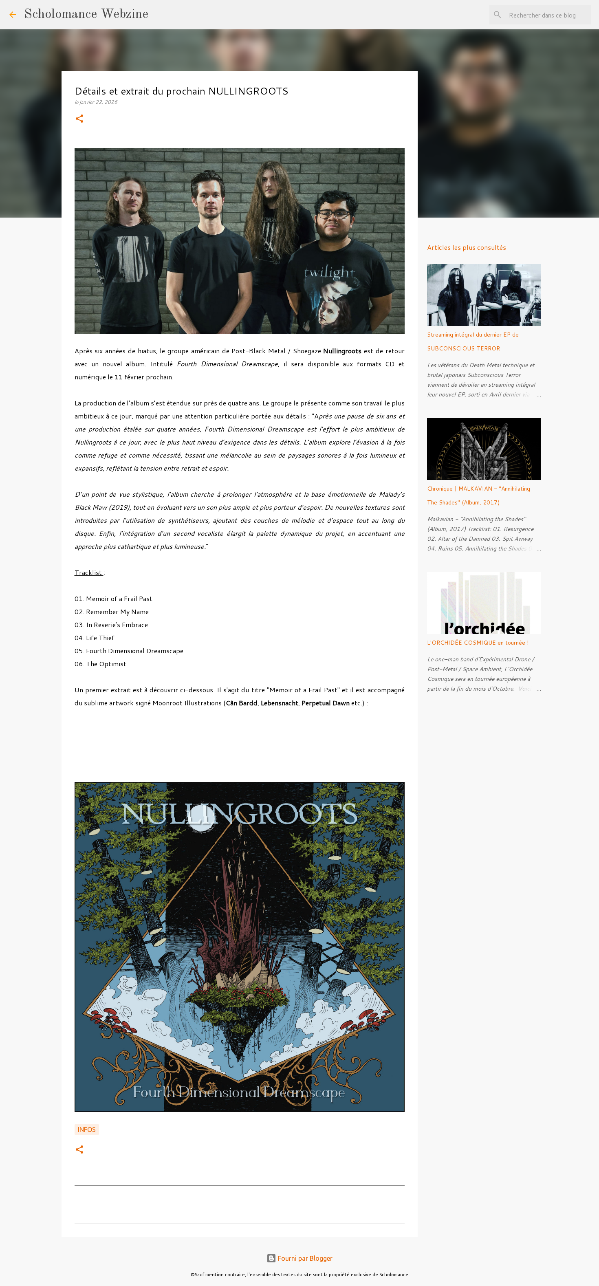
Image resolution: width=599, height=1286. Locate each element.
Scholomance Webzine (86, 14)
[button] (79, 119)
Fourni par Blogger (304, 1258)
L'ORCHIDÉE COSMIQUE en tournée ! (478, 643)
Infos (87, 1129)
